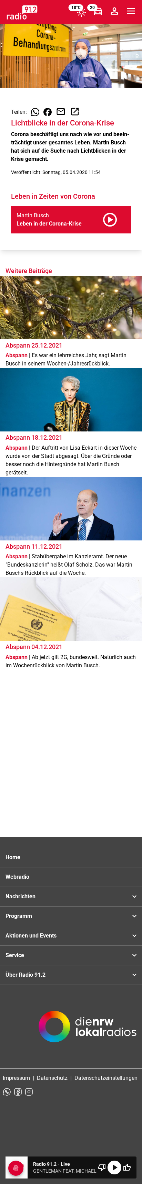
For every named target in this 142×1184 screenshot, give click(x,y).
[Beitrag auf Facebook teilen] (47, 112)
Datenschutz (52, 1078)
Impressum (16, 1078)
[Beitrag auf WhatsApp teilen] (35, 112)
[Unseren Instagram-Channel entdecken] (29, 1092)
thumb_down (102, 1167)
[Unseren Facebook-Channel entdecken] (18, 1092)
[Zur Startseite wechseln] (22, 12)
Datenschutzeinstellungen (106, 1078)
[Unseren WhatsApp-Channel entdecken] (7, 1092)
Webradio (17, 877)
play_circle (114, 1167)
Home (13, 857)
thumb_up (127, 1167)
